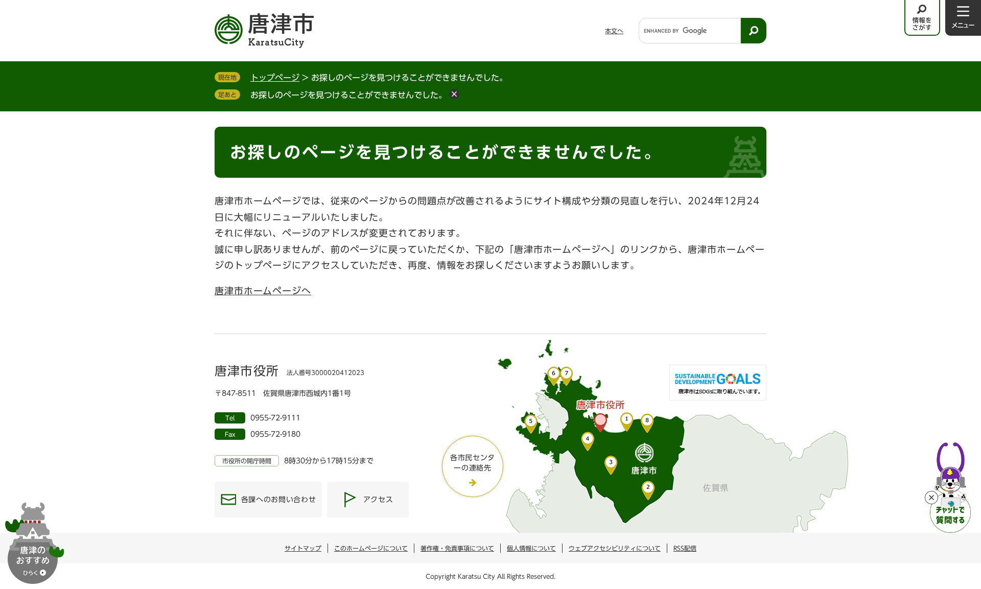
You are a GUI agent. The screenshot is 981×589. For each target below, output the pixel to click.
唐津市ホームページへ (263, 290)
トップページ (274, 78)
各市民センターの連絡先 (472, 463)
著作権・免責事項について (457, 548)
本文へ (614, 31)
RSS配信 (684, 548)
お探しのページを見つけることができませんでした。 (348, 95)
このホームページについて (371, 548)
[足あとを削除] (454, 94)
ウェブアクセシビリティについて (615, 548)
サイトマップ (303, 548)
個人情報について (531, 548)
